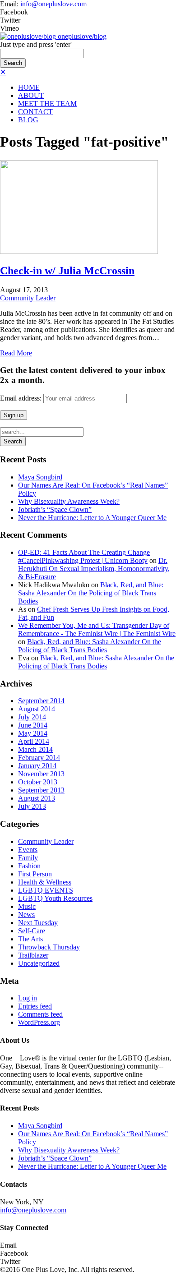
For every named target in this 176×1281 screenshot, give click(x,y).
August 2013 (36, 798)
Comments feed (40, 1014)
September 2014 (41, 701)
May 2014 (32, 733)
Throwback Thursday (49, 947)
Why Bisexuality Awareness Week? (69, 501)
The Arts (30, 939)
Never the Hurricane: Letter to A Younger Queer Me (92, 517)
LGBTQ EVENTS (45, 890)
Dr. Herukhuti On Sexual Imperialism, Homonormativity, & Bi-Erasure (94, 569)
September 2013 (41, 790)
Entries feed (35, 1006)
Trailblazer (33, 955)
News (26, 914)
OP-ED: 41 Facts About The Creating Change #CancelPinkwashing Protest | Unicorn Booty (84, 556)
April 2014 (33, 741)
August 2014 (36, 709)
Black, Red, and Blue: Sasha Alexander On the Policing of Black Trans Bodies (90, 593)
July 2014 (32, 717)
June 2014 (32, 725)
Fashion (29, 866)
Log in (27, 998)
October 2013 (37, 782)
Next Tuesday (38, 922)
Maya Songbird (40, 477)
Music (27, 906)
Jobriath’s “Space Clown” (55, 509)
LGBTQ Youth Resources (55, 898)
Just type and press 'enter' (36, 44)
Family (28, 858)
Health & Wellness (44, 882)
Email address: (21, 398)
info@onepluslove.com (53, 4)
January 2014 (37, 766)
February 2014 (39, 757)
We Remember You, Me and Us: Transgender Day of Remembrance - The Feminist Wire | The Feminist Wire (97, 629)
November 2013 (41, 774)
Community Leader (28, 298)
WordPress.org (39, 1022)
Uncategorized (39, 963)
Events (27, 849)
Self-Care (31, 931)
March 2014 (35, 749)
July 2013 (32, 806)
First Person (35, 874)
